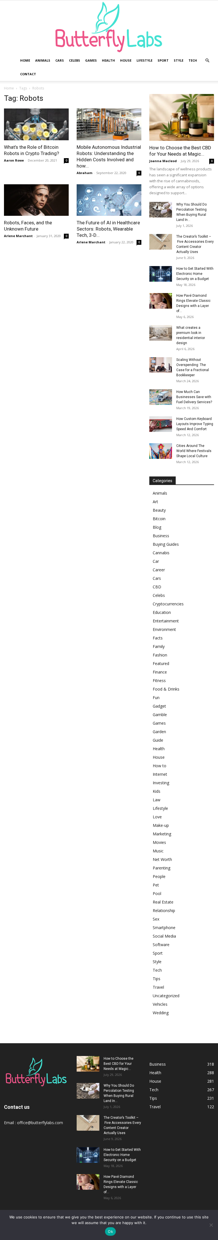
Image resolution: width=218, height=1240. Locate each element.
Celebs (74, 60)
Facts (158, 638)
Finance (160, 672)
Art (155, 501)
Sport (163, 60)
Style (178, 60)
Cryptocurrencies (168, 604)
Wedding (161, 1012)
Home (25, 60)
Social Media (164, 936)
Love (157, 816)
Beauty (159, 510)
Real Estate (163, 902)
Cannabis (161, 552)
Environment (164, 629)
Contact (28, 74)
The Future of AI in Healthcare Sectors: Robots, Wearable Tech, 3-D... (108, 229)
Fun (156, 697)
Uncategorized (166, 995)
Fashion (160, 655)
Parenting (161, 868)
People (159, 876)
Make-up (161, 825)
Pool (157, 893)
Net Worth (162, 859)
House (125, 60)
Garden (159, 731)
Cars (59, 60)
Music (158, 851)
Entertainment (166, 621)
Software (161, 944)
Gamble (160, 714)
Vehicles (160, 1004)
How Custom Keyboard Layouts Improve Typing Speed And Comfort (194, 424)
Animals (42, 60)
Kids (156, 791)
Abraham (84, 173)
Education (162, 612)
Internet (160, 774)
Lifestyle (144, 60)
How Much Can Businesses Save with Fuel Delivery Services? (194, 397)
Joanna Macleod (163, 161)
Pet (156, 885)
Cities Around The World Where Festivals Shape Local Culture (193, 451)
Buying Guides (166, 544)
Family (159, 646)
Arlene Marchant (18, 236)
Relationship (164, 910)
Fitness (159, 680)
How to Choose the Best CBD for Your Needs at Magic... (118, 1064)
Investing (161, 782)
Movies (159, 842)
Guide (158, 740)
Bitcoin (159, 518)
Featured (161, 663)
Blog (157, 527)
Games (91, 60)
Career (159, 569)
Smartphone (164, 927)
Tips (156, 978)
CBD (157, 586)
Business (161, 535)
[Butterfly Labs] (109, 27)
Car (156, 561)
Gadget (159, 706)
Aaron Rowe (14, 160)
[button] (207, 60)
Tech (192, 60)
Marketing (162, 834)
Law (156, 799)
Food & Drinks (166, 689)
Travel (158, 987)
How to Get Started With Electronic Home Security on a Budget (194, 274)
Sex (156, 919)
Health (108, 60)
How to (159, 765)
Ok (110, 1231)
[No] (211, 1225)
